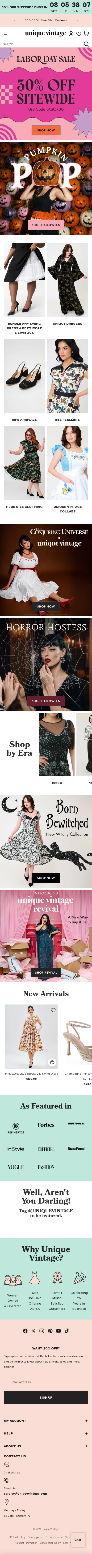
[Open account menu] (71, 34)
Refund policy (17, 1537)
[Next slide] (77, 20)
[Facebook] (25, 1331)
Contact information (26, 1543)
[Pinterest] (50, 1331)
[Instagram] (42, 1331)
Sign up (46, 1397)
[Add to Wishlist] (53, 1010)
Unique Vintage (50, 1529)
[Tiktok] (67, 1331)
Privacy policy (35, 1537)
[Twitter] (33, 1331)
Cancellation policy (50, 1543)
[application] (77, 1539)
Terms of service (54, 1537)
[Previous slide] (14, 20)
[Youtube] (58, 1331)
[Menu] (5, 34)
